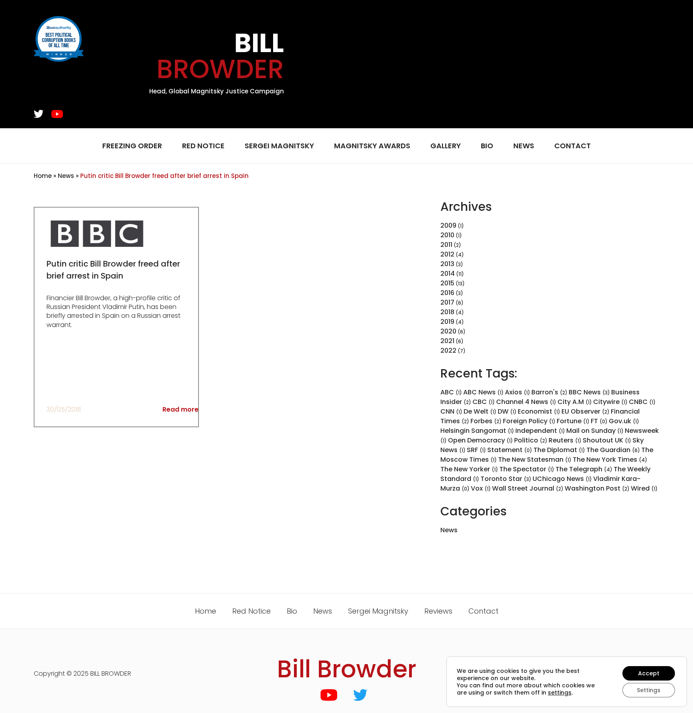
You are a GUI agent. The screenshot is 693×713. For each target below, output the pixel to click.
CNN (451, 411)
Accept (648, 673)
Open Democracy (480, 440)
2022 (448, 350)
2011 (446, 244)
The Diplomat (559, 449)
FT (599, 421)
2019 (447, 321)
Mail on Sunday (595, 430)
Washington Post (597, 488)
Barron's (549, 392)
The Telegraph (583, 469)
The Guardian (613, 449)
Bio (487, 146)
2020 (448, 331)
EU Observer (585, 411)
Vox (481, 488)
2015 (447, 283)
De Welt (480, 411)
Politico (530, 440)
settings (559, 692)
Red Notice (203, 146)
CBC (483, 401)
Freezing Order (132, 146)
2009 (448, 225)
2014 (447, 273)
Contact (572, 146)
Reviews (438, 611)
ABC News (483, 392)
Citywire (610, 401)
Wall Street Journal (527, 488)
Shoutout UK (607, 440)
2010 (447, 235)
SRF (476, 449)
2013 (447, 264)
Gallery (445, 146)
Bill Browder (346, 669)
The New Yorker (469, 469)
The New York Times (610, 459)
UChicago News (562, 478)
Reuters (565, 440)
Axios (517, 392)
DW (507, 411)
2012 (447, 254)
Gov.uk (624, 421)
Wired (644, 488)
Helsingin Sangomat (477, 430)
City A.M (574, 401)
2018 (447, 312)
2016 (447, 292)
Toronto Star (505, 478)
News (523, 146)
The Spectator (526, 469)
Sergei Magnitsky (279, 146)
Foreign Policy (529, 421)
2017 (447, 302)
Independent (540, 430)
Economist (539, 411)
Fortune (573, 421)
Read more (180, 409)
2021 (447, 340)
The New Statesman (534, 459)
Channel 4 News (526, 401)
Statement (509, 449)
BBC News (589, 392)
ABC (451, 392)
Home (43, 176)
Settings (649, 690)
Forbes (486, 421)
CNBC (642, 401)
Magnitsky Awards (372, 146)
